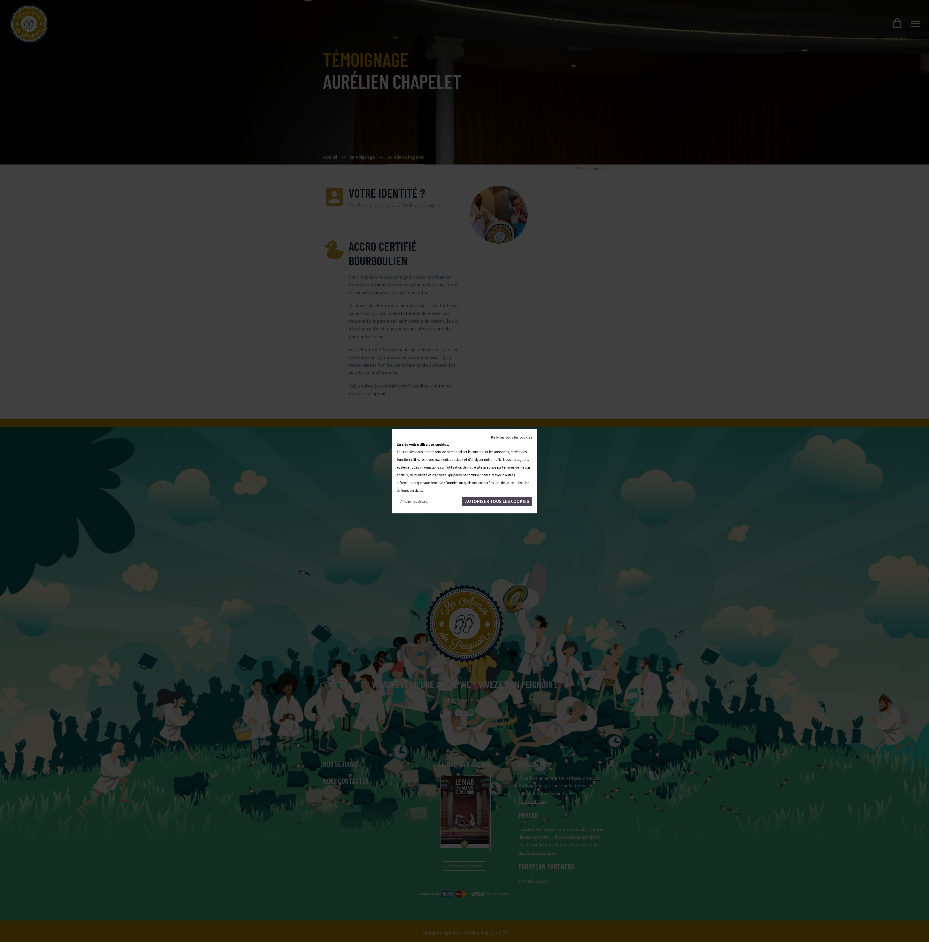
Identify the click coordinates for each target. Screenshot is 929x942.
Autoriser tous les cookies (497, 501)
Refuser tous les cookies (511, 437)
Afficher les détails (414, 501)
